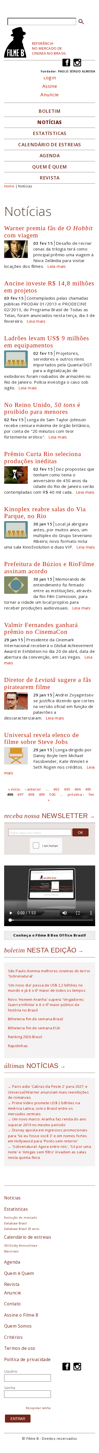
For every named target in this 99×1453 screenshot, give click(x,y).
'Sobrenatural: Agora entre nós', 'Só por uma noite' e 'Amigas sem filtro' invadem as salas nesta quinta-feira (49, 1152)
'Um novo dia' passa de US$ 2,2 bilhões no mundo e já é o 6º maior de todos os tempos (47, 988)
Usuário (11, 1371)
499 (42, 794)
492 (56, 788)
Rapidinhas (18, 1045)
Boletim (49, 111)
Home (9, 186)
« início (14, 788)
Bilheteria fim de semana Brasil (35, 1018)
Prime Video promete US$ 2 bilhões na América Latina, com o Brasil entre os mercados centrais (44, 1108)
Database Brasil (15, 1223)
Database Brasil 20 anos (21, 1229)
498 (31, 794)
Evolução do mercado (20, 1217)
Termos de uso (19, 1348)
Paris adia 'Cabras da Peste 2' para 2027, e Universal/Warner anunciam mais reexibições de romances (48, 1092)
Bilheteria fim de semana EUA (34, 1027)
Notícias (49, 122)
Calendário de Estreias (49, 144)
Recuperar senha (38, 1408)
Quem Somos (18, 1326)
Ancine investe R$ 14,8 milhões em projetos (49, 287)
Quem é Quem (19, 1273)
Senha (9, 1387)
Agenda (50, 155)
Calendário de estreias (27, 1237)
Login (49, 77)
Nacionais (11, 1251)
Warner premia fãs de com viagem (48, 231)
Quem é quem (49, 167)
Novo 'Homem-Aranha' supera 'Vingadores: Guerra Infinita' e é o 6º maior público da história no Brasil (46, 1005)
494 (78, 788)
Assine (49, 86)
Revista (50, 178)
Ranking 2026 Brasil (25, 1036)
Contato (12, 1304)
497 (20, 794)
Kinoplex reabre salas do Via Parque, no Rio (45, 512)
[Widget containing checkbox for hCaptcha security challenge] (61, 845)
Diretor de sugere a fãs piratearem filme (47, 683)
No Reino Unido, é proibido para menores (42, 408)
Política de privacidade (27, 1359)
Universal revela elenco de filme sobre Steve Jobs (41, 738)
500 (52, 794)
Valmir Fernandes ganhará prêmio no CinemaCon (41, 628)
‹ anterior (33, 788)
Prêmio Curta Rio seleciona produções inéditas (42, 457)
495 (88, 788)
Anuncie (49, 94)
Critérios (13, 1337)
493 (67, 788)
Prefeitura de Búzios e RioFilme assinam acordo (49, 567)
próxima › (76, 794)
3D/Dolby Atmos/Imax (20, 1245)
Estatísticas (50, 133)
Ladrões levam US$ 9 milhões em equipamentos (46, 342)
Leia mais (56, 266)
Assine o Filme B (21, 1315)
